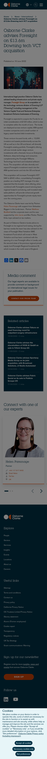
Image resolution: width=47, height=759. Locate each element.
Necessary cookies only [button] (23, 749)
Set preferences (23, 754)
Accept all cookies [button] (23, 743)
